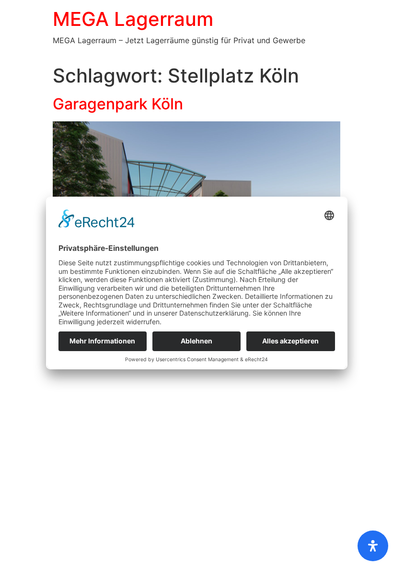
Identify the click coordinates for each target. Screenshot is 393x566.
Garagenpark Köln (118, 103)
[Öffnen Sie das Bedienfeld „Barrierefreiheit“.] (373, 546)
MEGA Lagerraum (133, 19)
